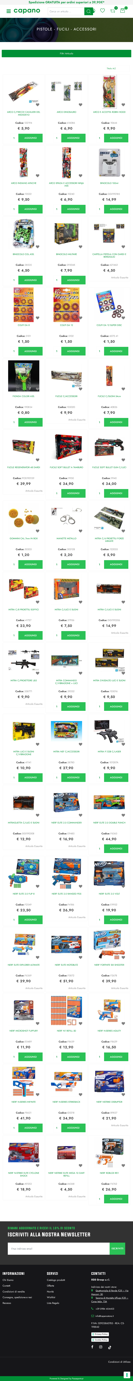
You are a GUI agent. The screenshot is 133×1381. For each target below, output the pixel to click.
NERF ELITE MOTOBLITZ (66, 965)
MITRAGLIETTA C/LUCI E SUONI (23, 822)
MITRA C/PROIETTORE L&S (24, 680)
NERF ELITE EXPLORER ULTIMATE (24, 965)
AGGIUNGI (30, 138)
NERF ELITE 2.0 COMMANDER (66, 822)
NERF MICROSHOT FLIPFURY (24, 1030)
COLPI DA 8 (24, 325)
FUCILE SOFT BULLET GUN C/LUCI (109, 467)
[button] (117, 1249)
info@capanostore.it (104, 1316)
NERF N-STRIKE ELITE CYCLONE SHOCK (23, 1174)
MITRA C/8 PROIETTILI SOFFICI (23, 609)
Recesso (7, 1303)
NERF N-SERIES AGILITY (109, 1030)
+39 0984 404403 (105, 1308)
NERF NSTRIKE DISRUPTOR (109, 1102)
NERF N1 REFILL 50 (66, 1030)
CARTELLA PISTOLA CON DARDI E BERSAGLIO (109, 256)
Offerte (50, 1285)
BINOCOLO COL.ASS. (23, 254)
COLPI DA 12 (66, 325)
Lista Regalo (53, 1303)
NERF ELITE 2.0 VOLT (109, 893)
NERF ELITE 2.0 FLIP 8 (23, 893)
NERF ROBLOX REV (109, 1173)
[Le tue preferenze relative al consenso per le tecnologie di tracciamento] (127, 1375)
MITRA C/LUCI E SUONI (66, 609)
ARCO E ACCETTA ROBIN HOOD (109, 112)
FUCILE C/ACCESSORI (66, 396)
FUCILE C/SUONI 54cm (109, 396)
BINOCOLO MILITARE (66, 254)
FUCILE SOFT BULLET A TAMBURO (66, 467)
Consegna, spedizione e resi (17, 1297)
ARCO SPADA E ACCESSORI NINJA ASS (66, 185)
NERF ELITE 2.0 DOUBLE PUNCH (109, 822)
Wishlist (51, 1297)
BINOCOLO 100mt (109, 183)
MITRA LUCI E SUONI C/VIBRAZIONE (23, 753)
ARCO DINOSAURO (66, 112)
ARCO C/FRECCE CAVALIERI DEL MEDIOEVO (23, 113)
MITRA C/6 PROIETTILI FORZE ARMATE (109, 540)
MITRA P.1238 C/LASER (109, 751)
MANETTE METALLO (66, 538)
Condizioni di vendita (14, 1291)
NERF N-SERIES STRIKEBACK (66, 1102)
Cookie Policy (101, 1340)
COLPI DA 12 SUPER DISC (109, 325)
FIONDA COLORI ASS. (24, 396)
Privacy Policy (101, 1334)
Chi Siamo (8, 1280)
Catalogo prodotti (56, 1280)
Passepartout (77, 1378)
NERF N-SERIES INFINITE (24, 1102)
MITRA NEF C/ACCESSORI (66, 751)
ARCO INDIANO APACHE (23, 183)
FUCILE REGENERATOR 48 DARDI (23, 467)
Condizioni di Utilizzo (119, 1362)
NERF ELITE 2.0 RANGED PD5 (66, 893)
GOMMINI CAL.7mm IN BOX (24, 538)
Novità (50, 1291)
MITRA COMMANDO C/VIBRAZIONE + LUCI (66, 682)
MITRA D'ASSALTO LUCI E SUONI (109, 680)
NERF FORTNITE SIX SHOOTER (109, 965)
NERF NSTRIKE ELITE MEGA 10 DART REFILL (66, 1174)
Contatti (6, 1285)
